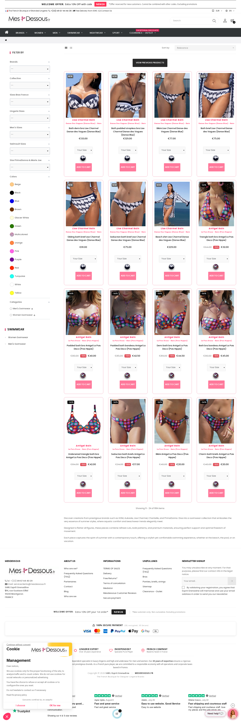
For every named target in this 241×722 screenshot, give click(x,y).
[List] (71, 48)
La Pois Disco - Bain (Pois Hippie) (216, 232)
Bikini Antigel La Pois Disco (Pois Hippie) (172, 456)
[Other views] (100, 75)
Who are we (70, 596)
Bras (145, 577)
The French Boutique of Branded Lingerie (27, 11)
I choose (20, 705)
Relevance (206, 47)
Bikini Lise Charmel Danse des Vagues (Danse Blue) (172, 130)
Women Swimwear (18, 337)
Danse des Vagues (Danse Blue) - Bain (83, 123)
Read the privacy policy (17, 695)
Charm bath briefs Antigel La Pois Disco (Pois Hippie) (216, 456)
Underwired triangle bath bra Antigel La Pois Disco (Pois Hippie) (83, 456)
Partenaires (70, 582)
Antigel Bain (216, 229)
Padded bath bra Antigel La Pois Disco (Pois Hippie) (84, 347)
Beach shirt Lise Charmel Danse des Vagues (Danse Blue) (172, 238)
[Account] (225, 20)
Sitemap (147, 587)
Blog (66, 592)
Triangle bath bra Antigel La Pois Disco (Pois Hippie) (216, 238)
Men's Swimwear (17, 344)
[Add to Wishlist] (95, 79)
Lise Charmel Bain (83, 120)
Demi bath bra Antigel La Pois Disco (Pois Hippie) (172, 347)
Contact (68, 587)
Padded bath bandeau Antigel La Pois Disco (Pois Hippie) (128, 347)
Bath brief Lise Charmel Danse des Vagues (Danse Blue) (216, 130)
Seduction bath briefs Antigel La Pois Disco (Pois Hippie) (128, 456)
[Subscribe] (232, 581)
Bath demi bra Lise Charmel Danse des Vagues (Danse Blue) (84, 130)
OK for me (55, 705)
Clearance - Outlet (152, 592)
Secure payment (112, 598)
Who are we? (71, 569)
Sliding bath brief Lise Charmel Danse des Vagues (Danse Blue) (84, 238)
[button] (7, 716)
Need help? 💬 (215, 713)
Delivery (107, 574)
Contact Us (106, 11)
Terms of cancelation (114, 583)
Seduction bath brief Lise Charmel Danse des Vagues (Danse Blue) (128, 238)
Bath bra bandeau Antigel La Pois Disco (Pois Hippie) (216, 347)
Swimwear (15, 329)
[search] (214, 20)
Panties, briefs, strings (154, 582)
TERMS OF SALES (111, 569)
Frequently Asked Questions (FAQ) (78, 575)
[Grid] (66, 48)
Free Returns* (110, 578)
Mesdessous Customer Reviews (119, 593)
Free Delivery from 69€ (86, 11)
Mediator (108, 588)
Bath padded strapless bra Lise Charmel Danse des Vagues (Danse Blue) (127, 131)
